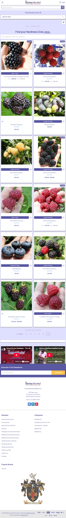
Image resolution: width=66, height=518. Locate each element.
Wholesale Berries (7, 444)
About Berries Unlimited (8, 425)
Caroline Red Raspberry (49, 220)
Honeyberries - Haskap (41, 425)
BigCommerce (31, 513)
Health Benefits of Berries (9, 441)
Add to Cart (15, 73)
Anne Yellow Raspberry (16, 172)
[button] (63, 22)
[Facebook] (29, 404)
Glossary (4, 428)
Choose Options (47, 73)
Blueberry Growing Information (10, 438)
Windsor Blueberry (49, 124)
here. (47, 31)
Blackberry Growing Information (11, 434)
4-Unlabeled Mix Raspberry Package (49, 317)
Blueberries (38, 431)
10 (48, 334)
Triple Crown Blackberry (49, 172)
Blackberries (38, 428)
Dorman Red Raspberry (49, 76)
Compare (30, 73)
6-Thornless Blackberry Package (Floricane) (16, 76)
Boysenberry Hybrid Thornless (16, 317)
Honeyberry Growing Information (11, 431)
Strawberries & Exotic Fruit (42, 422)
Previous (20, 334)
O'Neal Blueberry (16, 268)
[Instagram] (33, 404)
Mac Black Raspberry (16, 124)
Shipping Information (8, 447)
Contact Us (5, 453)
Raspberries (38, 419)
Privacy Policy (6, 422)
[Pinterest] (36, 404)
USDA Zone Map (6, 450)
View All (4, 468)
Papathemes (24, 515)
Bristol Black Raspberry (49, 268)
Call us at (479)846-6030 (33, 399)
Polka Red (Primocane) (16, 220)
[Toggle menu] (2, 2)
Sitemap (4, 456)
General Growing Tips (8, 419)
